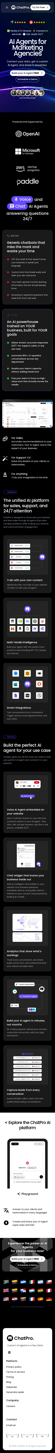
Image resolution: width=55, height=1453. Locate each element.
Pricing (10, 1377)
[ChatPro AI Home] (20, 7)
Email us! (11, 1425)
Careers (10, 1406)
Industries (11, 1387)
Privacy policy (14, 1366)
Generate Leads (15, 1392)
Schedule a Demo (27, 79)
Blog (8, 1382)
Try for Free (38, 7)
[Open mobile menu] (7, 7)
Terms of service (15, 1372)
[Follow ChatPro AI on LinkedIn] (9, 1352)
